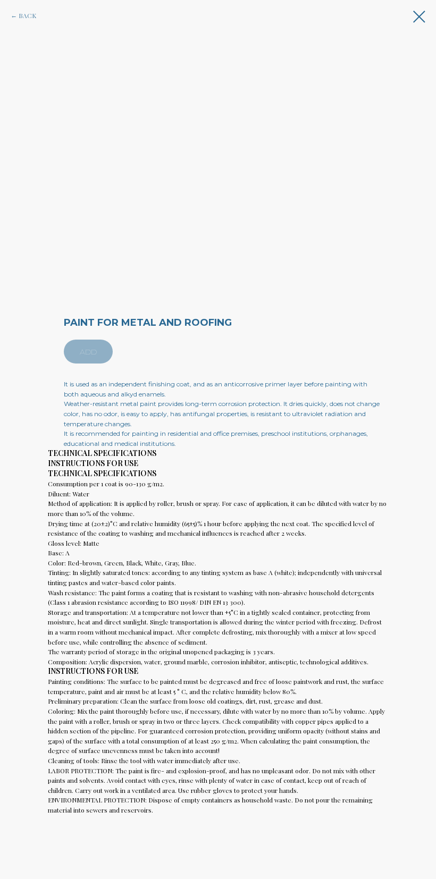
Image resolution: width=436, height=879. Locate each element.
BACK (27, 15)
